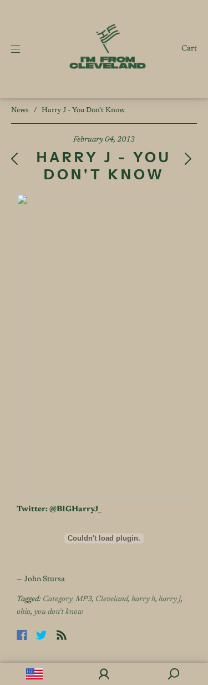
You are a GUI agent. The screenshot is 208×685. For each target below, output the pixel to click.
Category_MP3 (67, 599)
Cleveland (111, 599)
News (20, 110)
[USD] (34, 674)
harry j (170, 599)
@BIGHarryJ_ (75, 509)
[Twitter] (42, 635)
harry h (143, 599)
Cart (189, 49)
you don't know (58, 612)
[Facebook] (22, 635)
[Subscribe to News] (62, 635)
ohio (24, 612)
